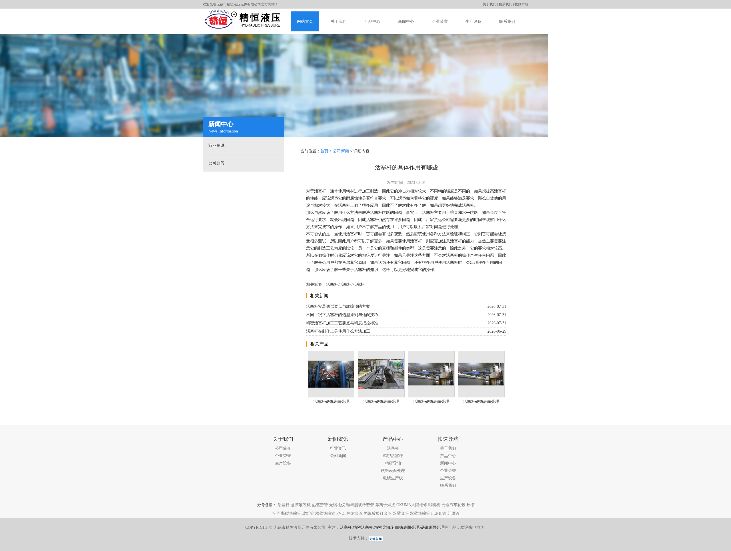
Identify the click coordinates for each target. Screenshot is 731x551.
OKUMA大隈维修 (411, 505)
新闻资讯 (338, 439)
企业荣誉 (440, 21)
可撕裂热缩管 (289, 513)
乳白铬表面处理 (405, 527)
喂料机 (434, 505)
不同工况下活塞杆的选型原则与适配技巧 (342, 315)
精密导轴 (393, 463)
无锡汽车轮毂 (453, 505)
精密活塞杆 (393, 456)
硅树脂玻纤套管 (360, 505)
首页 (324, 151)
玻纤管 (308, 513)
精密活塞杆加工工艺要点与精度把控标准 (342, 323)
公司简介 (283, 448)
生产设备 (473, 21)
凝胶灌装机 (301, 505)
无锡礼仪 (337, 505)
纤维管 (453, 513)
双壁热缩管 (325, 513)
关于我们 (489, 4)
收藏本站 (521, 4)
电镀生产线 (393, 478)
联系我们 (505, 4)
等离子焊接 (385, 505)
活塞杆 (320, 191)
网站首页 (305, 21)
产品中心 (372, 21)
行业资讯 (216, 145)
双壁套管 (401, 513)
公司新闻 (216, 163)
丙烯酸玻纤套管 (378, 513)
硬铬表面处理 (393, 470)
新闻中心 (406, 21)
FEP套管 (438, 513)
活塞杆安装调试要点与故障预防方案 (338, 306)
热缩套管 (320, 505)
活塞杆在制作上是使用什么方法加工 (338, 331)
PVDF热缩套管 (349, 513)
